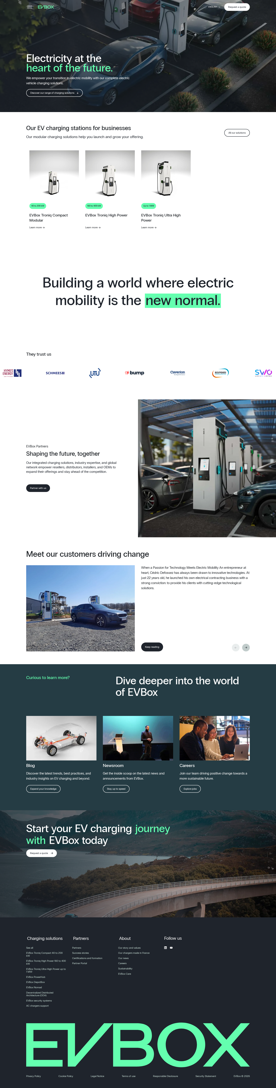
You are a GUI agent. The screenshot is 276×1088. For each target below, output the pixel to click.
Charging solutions (45, 938)
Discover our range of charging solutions (52, 93)
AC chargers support (37, 1006)
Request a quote (237, 7)
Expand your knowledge (43, 789)
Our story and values (129, 948)
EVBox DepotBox (35, 982)
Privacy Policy (33, 1076)
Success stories (80, 953)
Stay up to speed (116, 789)
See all (29, 948)
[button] (246, 647)
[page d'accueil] (47, 7)
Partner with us (38, 488)
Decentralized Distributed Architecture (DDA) (39, 994)
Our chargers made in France (134, 953)
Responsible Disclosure (165, 1076)
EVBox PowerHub (35, 977)
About (125, 938)
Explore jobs (190, 789)
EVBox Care (124, 974)
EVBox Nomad (34, 987)
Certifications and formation (87, 958)
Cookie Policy (65, 1076)
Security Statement (205, 1076)
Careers (122, 963)
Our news (123, 958)
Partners (81, 938)
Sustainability (125, 968)
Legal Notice (97, 1076)
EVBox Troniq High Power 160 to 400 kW (46, 962)
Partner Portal (79, 963)
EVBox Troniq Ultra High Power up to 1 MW (46, 970)
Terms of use (128, 1076)
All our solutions (237, 133)
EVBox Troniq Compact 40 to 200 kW (44, 954)
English (212, 7)
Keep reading (152, 647)
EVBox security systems (39, 1000)
